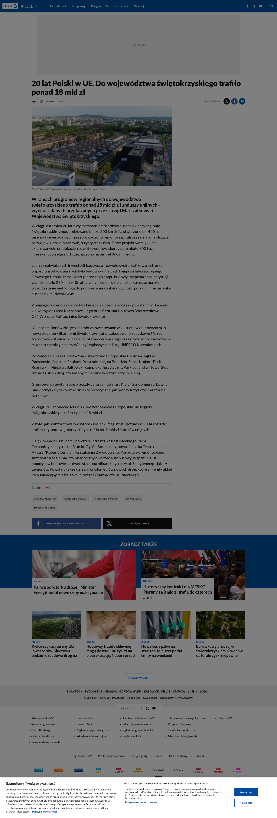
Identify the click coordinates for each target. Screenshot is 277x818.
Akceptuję (246, 791)
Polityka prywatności (44, 811)
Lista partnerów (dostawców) (141, 802)
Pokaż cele (246, 802)
